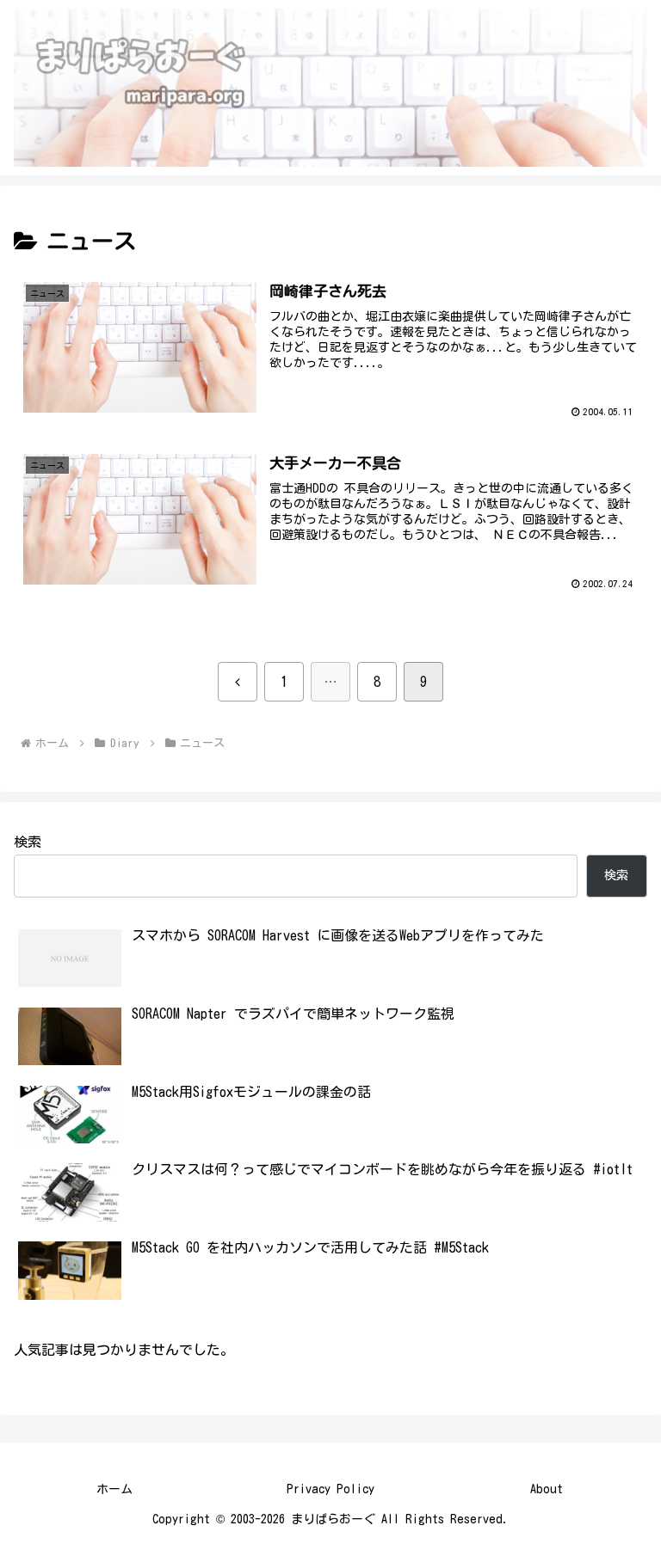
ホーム (114, 1489)
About (546, 1489)
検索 (27, 842)
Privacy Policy (330, 1489)
